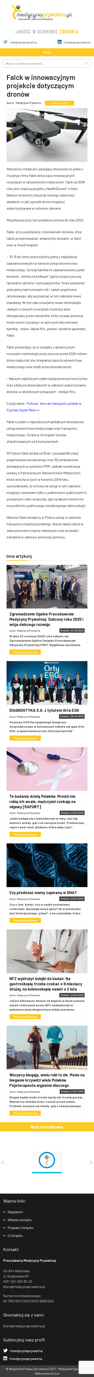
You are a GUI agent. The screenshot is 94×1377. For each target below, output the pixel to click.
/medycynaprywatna (23, 42)
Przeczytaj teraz (25, 652)
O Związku (15, 1235)
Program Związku (20, 1227)
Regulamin (15, 1212)
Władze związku (20, 1220)
